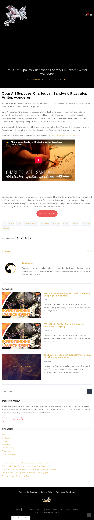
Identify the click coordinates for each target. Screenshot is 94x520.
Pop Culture (6, 444)
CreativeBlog (6, 438)
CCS (61, 509)
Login (68, 509)
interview (75, 223)
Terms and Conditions (65, 492)
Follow (76, 509)
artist (4, 223)
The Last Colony (8, 448)
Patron (55, 509)
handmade (56, 223)
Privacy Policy (47, 492)
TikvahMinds (35, 79)
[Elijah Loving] (15, 15)
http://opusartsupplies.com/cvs (65, 136)
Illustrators (66, 223)
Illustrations (6, 441)
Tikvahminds (86, 223)
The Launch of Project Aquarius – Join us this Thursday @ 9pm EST (27, 473)
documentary (45, 223)
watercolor (6, 228)
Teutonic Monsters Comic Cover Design (16, 476)
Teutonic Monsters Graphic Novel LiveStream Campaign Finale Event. (67, 294)
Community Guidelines (28, 492)
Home (17, 509)
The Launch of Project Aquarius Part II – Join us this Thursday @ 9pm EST (67, 356)
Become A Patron (47, 213)
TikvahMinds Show (9, 454)
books (19, 223)
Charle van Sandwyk (31, 223)
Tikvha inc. (47, 79)
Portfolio (40, 509)
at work (11, 223)
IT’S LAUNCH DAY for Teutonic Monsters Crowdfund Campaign (64, 325)
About (25, 509)
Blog (29, 79)
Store (48, 509)
